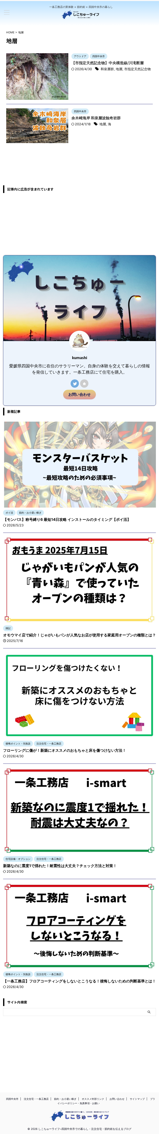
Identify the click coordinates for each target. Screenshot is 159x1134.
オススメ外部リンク (93, 1098)
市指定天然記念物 (137, 69)
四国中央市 (12, 1098)
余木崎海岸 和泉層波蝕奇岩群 (96, 118)
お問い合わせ (79, 394)
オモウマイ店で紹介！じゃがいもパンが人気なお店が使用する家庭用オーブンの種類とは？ (79, 635)
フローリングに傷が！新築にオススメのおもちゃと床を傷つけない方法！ (64, 750)
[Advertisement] (79, 224)
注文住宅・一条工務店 (36, 1098)
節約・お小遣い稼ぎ (65, 1098)
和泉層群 (107, 69)
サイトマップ (137, 1098)
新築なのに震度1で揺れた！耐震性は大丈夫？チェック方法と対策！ (60, 866)
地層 (119, 69)
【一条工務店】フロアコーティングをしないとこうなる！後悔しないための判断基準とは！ (79, 981)
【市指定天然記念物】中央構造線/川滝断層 (107, 63)
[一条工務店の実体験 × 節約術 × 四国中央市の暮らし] (81, 16)
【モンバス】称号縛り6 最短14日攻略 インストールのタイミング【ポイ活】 (67, 519)
